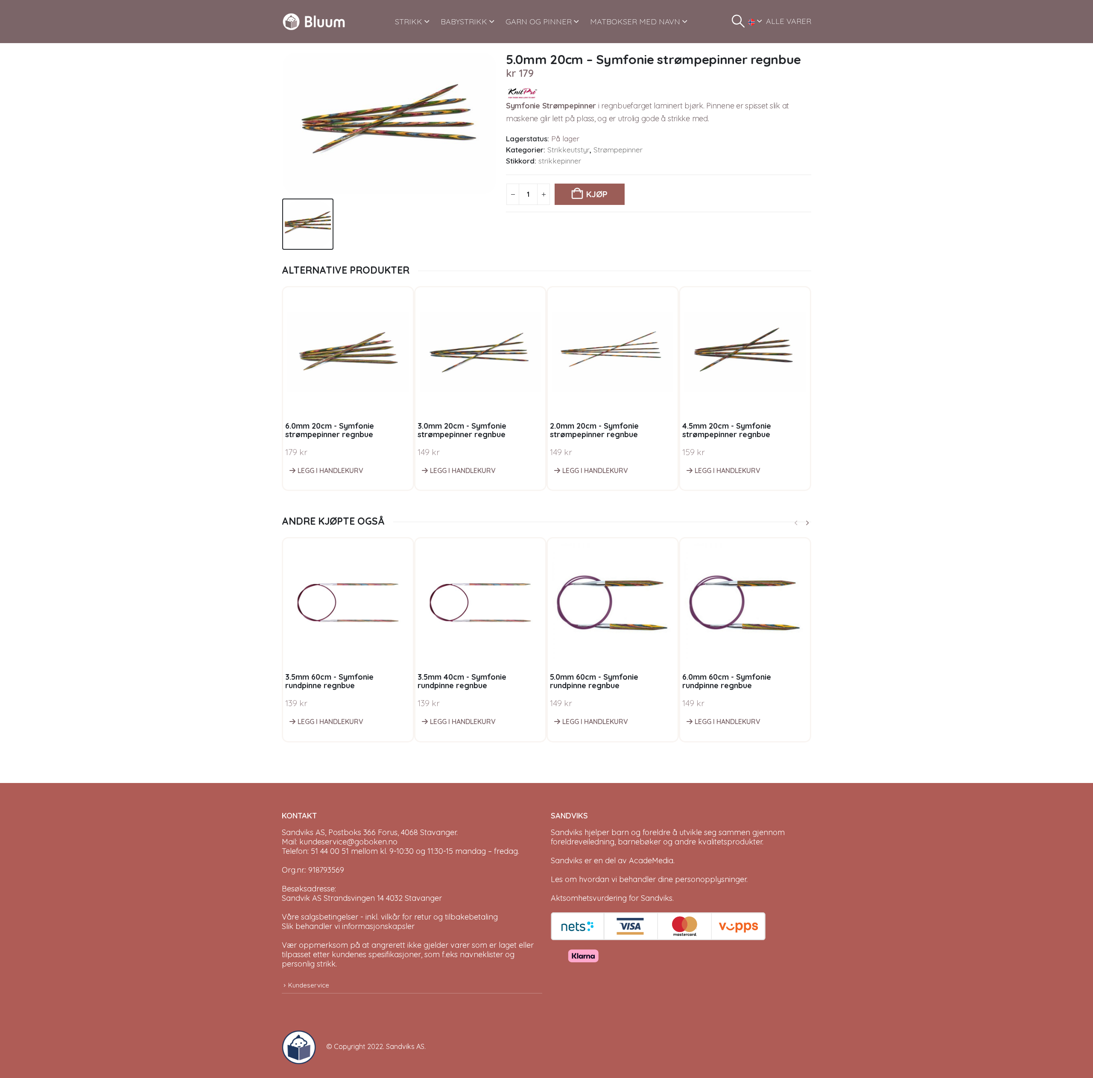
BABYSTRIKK (464, 21)
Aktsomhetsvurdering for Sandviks (611, 898)
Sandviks (566, 832)
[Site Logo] (314, 22)
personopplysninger (710, 879)
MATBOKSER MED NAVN (635, 21)
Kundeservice (308, 985)
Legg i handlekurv (330, 470)
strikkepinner (559, 160)
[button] (738, 21)
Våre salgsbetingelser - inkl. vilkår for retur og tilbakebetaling (390, 917)
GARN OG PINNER (539, 21)
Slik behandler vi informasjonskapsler (348, 926)
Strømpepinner (618, 149)
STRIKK (408, 21)
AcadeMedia (651, 860)
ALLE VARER (788, 21)
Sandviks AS (405, 1046)
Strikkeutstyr (568, 149)
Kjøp (597, 194)
